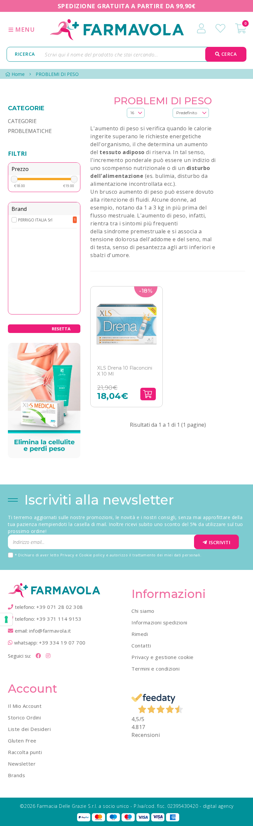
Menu (24, 29)
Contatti (141, 645)
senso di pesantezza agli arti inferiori (162, 247)
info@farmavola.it (50, 630)
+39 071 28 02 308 (59, 607)
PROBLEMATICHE (30, 131)
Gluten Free (22, 740)
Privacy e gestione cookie (162, 657)
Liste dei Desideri (29, 729)
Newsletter (22, 763)
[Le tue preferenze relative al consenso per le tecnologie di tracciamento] (6, 619)
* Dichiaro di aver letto (108, 554)
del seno (188, 239)
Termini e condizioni (155, 668)
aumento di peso (117, 128)
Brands (16, 775)
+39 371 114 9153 (58, 618)
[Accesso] (201, 28)
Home (18, 74)
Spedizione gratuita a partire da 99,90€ (127, 6)
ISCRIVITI (220, 542)
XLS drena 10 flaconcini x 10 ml (124, 371)
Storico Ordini (24, 717)
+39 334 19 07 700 (62, 642)
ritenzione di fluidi (125, 199)
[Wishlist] (220, 28)
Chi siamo (143, 611)
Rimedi (139, 634)
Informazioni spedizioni (159, 622)
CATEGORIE (22, 121)
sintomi (132, 223)
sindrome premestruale (135, 231)
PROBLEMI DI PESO (57, 74)
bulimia (165, 176)
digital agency (218, 806)
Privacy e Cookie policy (82, 554)
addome (161, 239)
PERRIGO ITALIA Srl (35, 220)
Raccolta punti (25, 752)
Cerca (228, 54)
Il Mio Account (25, 706)
